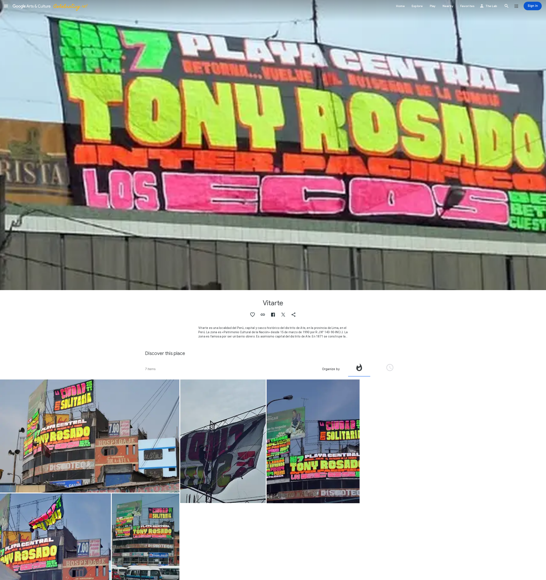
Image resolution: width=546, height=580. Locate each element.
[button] (6, 6)
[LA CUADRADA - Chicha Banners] (89, 436)
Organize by (331, 369)
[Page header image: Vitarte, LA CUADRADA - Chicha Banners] (273, 145)
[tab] (359, 369)
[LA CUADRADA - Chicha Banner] (313, 441)
